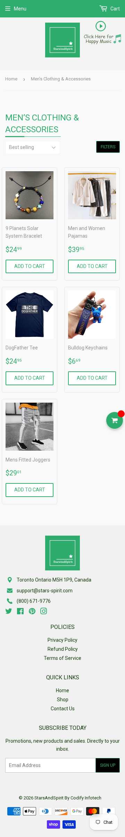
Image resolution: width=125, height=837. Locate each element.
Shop (62, 699)
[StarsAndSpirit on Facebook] (20, 612)
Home (11, 78)
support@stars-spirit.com (45, 590)
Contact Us (63, 708)
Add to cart (29, 266)
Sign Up (107, 765)
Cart (114, 8)
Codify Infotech (85, 797)
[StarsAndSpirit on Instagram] (43, 612)
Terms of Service (62, 658)
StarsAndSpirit (49, 797)
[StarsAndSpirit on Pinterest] (32, 612)
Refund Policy (63, 649)
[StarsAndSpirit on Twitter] (8, 612)
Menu (20, 8)
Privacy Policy (62, 640)
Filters (108, 146)
